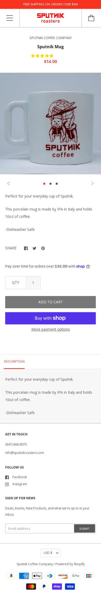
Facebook (19, 477)
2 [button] (50, 184)
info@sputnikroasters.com (24, 453)
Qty (15, 282)
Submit (84, 529)
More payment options (50, 329)
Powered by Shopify (70, 564)
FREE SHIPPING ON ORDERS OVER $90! (50, 4)
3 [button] (57, 184)
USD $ (48, 553)
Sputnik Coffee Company (35, 564)
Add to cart (50, 301)
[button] (42, 55)
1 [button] (44, 184)
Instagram (19, 484)
